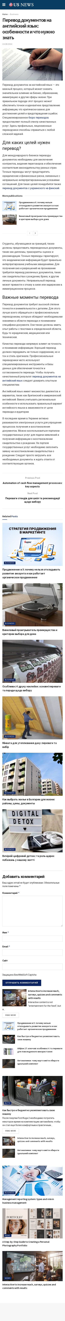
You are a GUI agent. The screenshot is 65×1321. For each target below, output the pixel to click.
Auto (7, 1103)
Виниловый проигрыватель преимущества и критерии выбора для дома (40, 218)
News (7, 992)
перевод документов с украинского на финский (30, 188)
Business (14, 14)
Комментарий (11, 892)
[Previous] (29, 233)
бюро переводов (39, 117)
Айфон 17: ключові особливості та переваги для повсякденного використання (39, 1050)
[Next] (35, 233)
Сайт (5, 960)
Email (6, 946)
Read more (10, 1015)
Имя (5, 932)
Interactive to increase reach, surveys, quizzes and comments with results (45, 994)
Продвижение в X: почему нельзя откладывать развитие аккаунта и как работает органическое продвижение (39, 205)
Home (5, 14)
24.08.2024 (7, 44)
